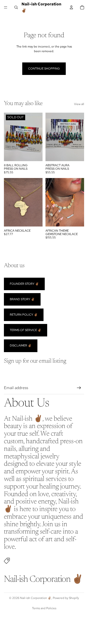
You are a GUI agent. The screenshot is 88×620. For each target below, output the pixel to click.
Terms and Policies (44, 608)
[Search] (16, 7)
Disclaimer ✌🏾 (21, 345)
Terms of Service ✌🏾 (25, 330)
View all (79, 104)
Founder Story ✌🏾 (24, 284)
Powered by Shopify (66, 598)
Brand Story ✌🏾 (22, 299)
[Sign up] (79, 388)
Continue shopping (44, 69)
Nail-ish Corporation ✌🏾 (35, 598)
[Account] (71, 7)
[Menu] (5, 7)
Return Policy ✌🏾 (24, 315)
